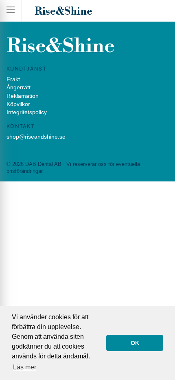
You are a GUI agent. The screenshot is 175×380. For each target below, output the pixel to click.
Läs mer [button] (24, 367)
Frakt (13, 79)
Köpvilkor (18, 104)
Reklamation (23, 96)
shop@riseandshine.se (36, 136)
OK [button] (135, 343)
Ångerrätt (19, 87)
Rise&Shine (63, 11)
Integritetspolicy (27, 112)
